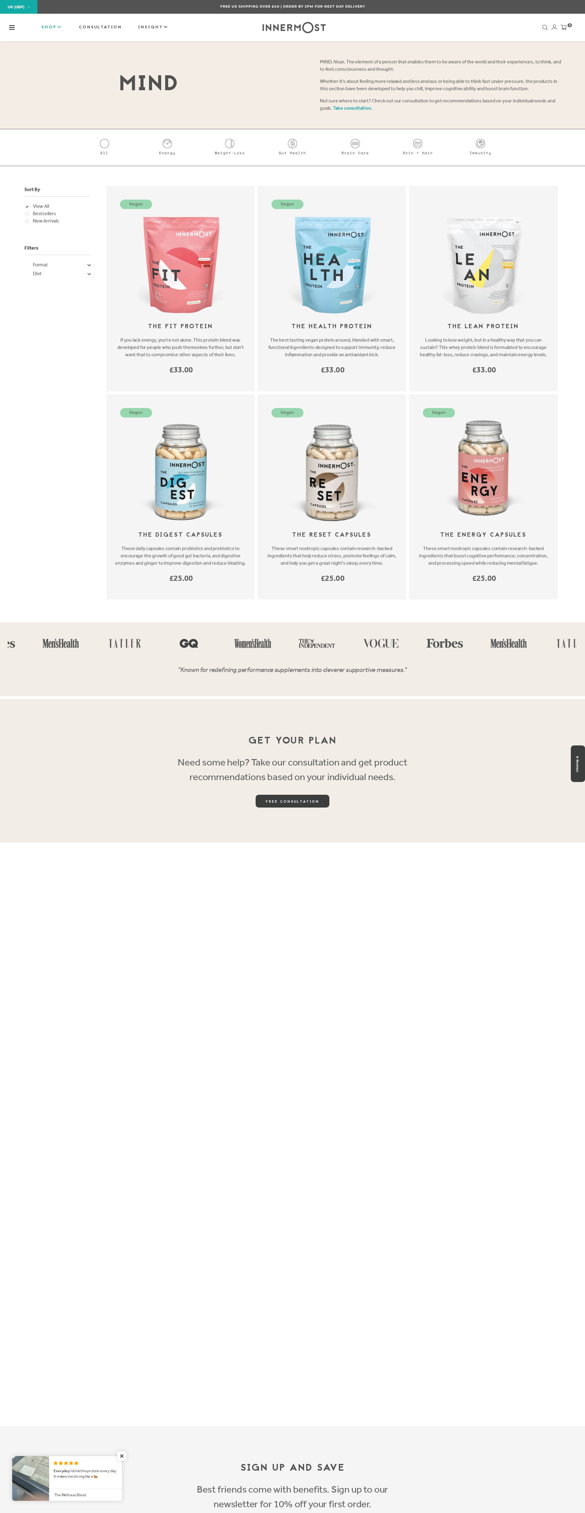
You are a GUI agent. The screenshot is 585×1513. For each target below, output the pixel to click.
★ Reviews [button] (577, 763)
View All (41, 206)
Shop (50, 27)
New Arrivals (46, 221)
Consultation (100, 27)
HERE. (325, 6)
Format (40, 265)
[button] (12, 27)
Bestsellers (44, 213)
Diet (37, 273)
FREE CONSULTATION (292, 801)
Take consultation (352, 108)
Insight (151, 27)
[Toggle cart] (564, 28)
